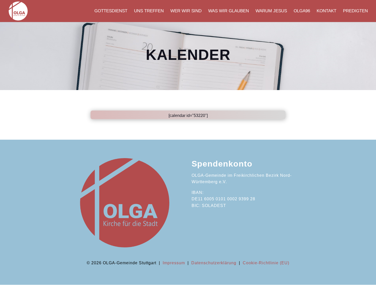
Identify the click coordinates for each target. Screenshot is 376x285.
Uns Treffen (149, 11)
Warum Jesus (271, 11)
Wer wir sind (186, 11)
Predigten (355, 11)
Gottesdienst (110, 11)
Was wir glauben (228, 11)
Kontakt (326, 11)
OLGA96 (302, 11)
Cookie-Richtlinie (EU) (266, 263)
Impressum (174, 263)
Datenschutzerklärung (213, 263)
